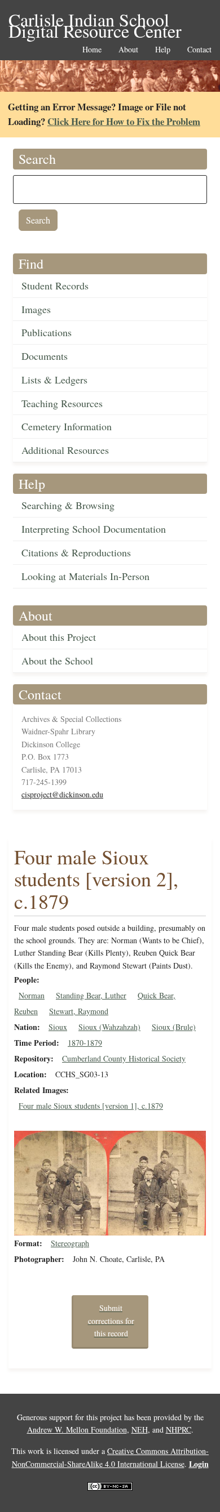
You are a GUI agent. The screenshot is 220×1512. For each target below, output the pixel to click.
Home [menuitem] (92, 50)
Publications (46, 332)
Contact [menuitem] (199, 50)
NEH (139, 1429)
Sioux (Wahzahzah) (109, 1027)
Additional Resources (65, 450)
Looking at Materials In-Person (85, 576)
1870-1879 (85, 1042)
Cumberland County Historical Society (124, 1058)
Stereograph (70, 1243)
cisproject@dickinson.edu (62, 794)
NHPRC (178, 1429)
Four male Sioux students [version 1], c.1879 (91, 1105)
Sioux (58, 1027)
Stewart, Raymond (78, 1011)
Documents (44, 356)
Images (36, 309)
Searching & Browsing (68, 505)
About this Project (58, 637)
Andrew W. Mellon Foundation (77, 1429)
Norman (32, 995)
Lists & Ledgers (54, 379)
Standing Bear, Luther (91, 995)
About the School (57, 660)
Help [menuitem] (162, 50)
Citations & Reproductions (76, 552)
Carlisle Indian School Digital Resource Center (95, 20)
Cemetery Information (66, 426)
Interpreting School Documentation (93, 529)
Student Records (55, 285)
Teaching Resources (62, 403)
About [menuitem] (128, 50)
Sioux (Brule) (174, 1027)
